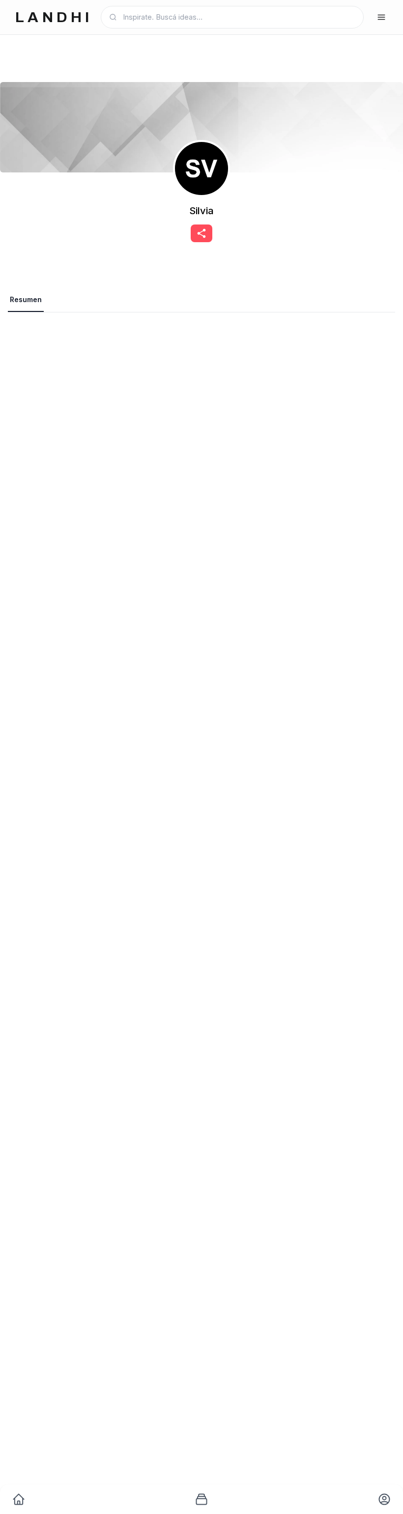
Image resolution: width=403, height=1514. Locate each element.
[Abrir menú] (381, 17)
